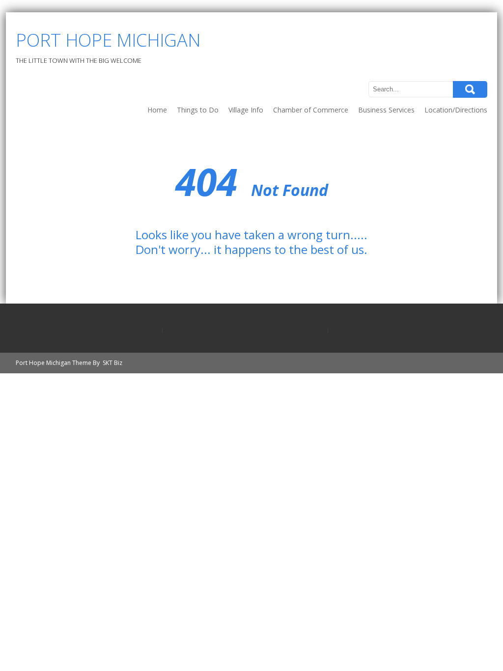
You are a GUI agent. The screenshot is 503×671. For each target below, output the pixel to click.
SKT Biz (112, 363)
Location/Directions (455, 109)
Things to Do (198, 109)
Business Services (386, 109)
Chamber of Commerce (310, 109)
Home (157, 109)
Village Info (245, 109)
